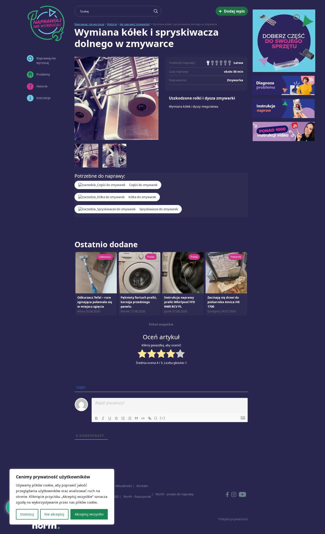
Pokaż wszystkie (161, 324)
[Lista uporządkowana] (123, 418)
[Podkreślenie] (109, 418)
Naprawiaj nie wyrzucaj (46, 60)
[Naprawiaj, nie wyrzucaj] (46, 23)
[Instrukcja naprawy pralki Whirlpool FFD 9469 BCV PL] (183, 272)
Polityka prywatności (233, 519)
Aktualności (123, 486)
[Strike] (116, 418)
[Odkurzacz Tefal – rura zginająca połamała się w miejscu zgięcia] (96, 272)
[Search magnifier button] (156, 11)
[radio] (142, 354)
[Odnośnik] (149, 418)
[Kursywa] (103, 418)
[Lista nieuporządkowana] (129, 418)
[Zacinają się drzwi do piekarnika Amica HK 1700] (226, 272)
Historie (41, 86)
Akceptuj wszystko (89, 514)
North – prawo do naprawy (175, 494)
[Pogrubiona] (96, 418)
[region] (62, 496)
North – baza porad (137, 496)
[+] (162, 418)
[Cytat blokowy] (136, 418)
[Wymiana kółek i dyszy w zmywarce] (116, 98)
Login (80, 387)
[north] (46, 525)
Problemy (43, 74)
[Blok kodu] (143, 418)
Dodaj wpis (232, 11)
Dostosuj (27, 514)
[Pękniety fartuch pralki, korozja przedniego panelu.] (139, 272)
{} (156, 418)
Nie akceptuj (54, 514)
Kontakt (142, 486)
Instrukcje (43, 98)
